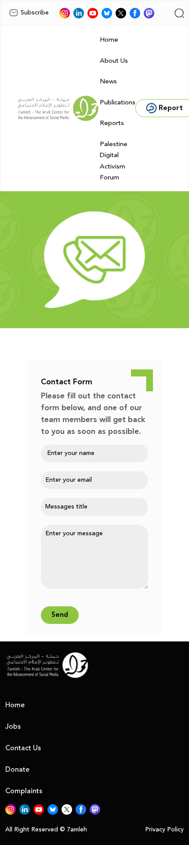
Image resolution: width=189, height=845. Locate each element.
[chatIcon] (149, 13)
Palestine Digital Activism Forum (113, 161)
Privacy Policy (164, 829)
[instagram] (64, 13)
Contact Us (23, 748)
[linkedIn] (78, 13)
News (108, 81)
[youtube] (92, 13)
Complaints (23, 791)
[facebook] (135, 13)
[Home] (58, 108)
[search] (179, 13)
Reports (112, 123)
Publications (117, 102)
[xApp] (121, 13)
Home (109, 40)
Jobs (13, 726)
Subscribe (35, 13)
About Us (114, 61)
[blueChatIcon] (107, 13)
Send (59, 614)
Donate (17, 769)
